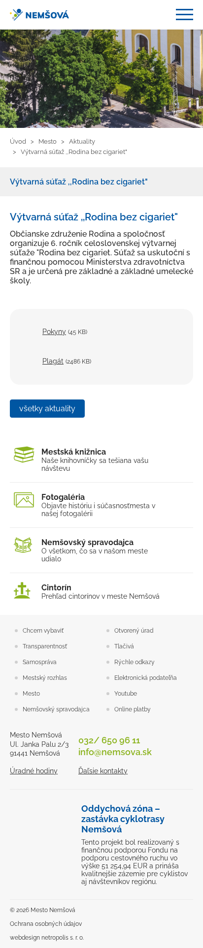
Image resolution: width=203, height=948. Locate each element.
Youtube (125, 693)
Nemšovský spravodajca (56, 709)
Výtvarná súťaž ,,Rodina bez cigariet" (79, 181)
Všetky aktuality (47, 408)
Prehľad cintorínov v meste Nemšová (100, 591)
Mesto (31, 693)
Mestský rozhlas (45, 677)
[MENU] (184, 14)
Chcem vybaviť (43, 630)
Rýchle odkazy (134, 662)
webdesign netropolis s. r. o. (47, 937)
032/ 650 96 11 (109, 740)
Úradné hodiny (34, 771)
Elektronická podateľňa (145, 677)
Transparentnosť (45, 646)
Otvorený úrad (133, 630)
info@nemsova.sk (115, 752)
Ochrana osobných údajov (46, 923)
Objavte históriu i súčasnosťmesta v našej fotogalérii (98, 505)
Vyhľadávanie (161, 15)
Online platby (132, 709)
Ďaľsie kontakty (103, 771)
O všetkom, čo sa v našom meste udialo (94, 550)
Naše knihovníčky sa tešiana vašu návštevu (94, 459)
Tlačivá (124, 646)
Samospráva (40, 662)
